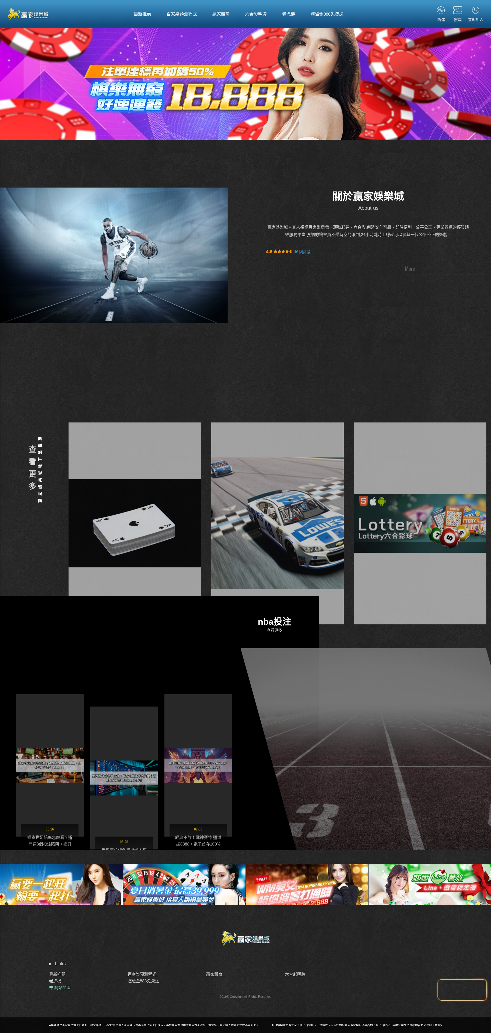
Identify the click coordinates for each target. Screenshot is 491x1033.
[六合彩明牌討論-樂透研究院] (135, 470)
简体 (441, 19)
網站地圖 (62, 987)
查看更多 (32, 469)
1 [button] (9, 60)
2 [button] (9, 66)
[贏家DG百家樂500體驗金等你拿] (429, 877)
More (410, 268)
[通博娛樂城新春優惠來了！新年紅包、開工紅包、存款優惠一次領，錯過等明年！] (124, 731)
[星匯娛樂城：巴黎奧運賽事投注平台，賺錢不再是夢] (198, 744)
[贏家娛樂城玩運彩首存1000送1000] (184, 877)
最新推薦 (57, 974)
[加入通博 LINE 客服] (462, 990)
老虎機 (55, 981)
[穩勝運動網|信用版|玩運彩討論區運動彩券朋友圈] (277, 470)
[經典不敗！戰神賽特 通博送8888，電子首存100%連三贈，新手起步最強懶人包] (50, 731)
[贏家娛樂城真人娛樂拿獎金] (307, 877)
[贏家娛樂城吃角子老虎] (245, 82)
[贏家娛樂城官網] (28, 14)
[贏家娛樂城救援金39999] (61, 877)
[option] (245, 82)
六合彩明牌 (295, 974)
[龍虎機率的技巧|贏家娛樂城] (420, 470)
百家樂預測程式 (142, 974)
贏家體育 (214, 974)
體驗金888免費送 (143, 981)
